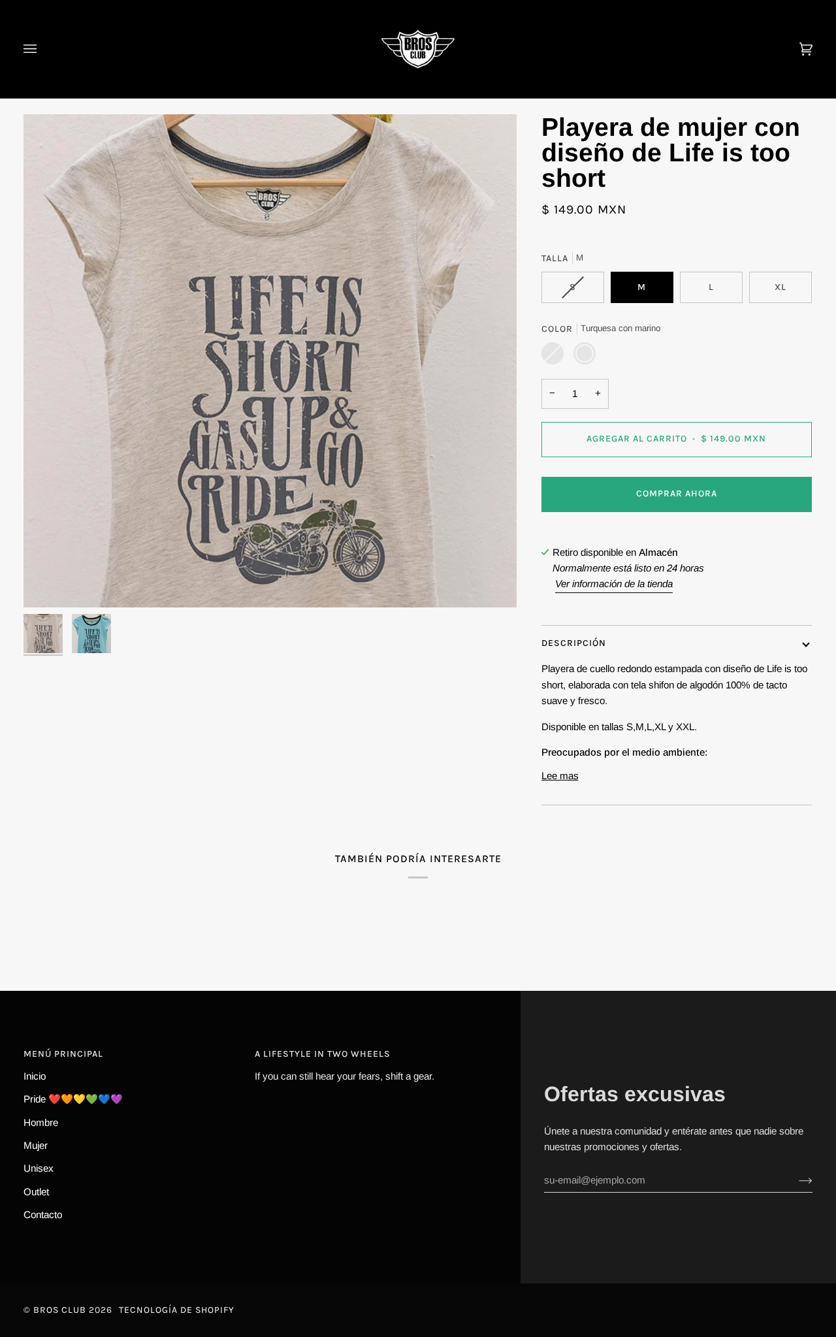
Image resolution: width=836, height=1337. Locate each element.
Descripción (573, 643)
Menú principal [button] (63, 1053)
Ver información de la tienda (614, 583)
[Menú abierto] (43, 49)
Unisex (39, 1168)
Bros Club (59, 1309)
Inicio (35, 1076)
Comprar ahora (676, 493)
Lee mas (560, 775)
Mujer (36, 1145)
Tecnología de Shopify (176, 1309)
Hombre (41, 1122)
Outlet (36, 1191)
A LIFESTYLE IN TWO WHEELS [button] (323, 1053)
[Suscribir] (795, 1180)
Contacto (43, 1214)
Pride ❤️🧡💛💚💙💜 (73, 1098)
